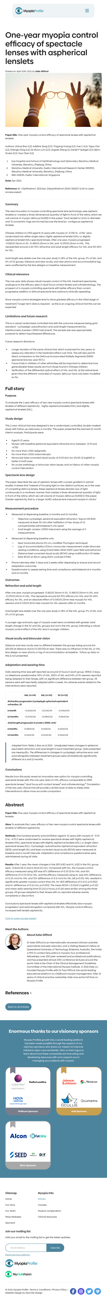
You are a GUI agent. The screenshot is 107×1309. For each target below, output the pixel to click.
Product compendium (49, 1210)
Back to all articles (18, 1007)
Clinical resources (47, 1216)
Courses (42, 1205)
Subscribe (55, 1248)
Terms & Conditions (40, 1289)
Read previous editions (17, 1254)
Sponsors (10, 1222)
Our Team (10, 1210)
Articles (42, 1199)
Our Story (10, 1205)
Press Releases (13, 1216)
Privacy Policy (59, 1289)
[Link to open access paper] (20, 918)
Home (8, 1199)
